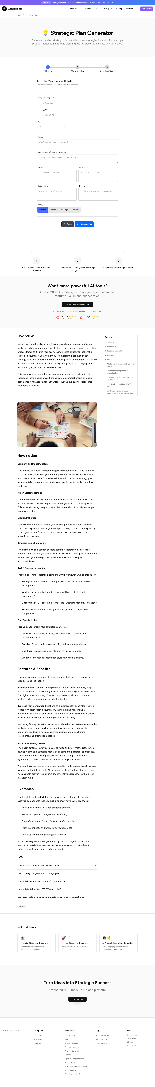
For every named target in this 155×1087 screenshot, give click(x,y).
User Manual (70, 1035)
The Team (38, 1039)
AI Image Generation (73, 1047)
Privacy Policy (101, 1043)
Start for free (146, 9)
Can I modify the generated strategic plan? (39, 873)
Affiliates (129, 9)
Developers (107, 9)
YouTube (133, 1042)
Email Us (37, 1043)
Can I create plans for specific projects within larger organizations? (50, 897)
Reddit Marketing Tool (73, 1074)
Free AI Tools (70, 1062)
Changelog (69, 1055)
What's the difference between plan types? (38, 865)
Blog (97, 9)
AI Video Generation (73, 1051)
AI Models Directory (72, 1043)
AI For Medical (70, 1070)
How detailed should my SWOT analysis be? (39, 889)
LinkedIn (133, 1035)
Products (74, 9)
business (22, 906)
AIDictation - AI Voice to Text (76, 1066)
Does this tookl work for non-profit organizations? (42, 881)
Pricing (119, 9)
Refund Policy (101, 1039)
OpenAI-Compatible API (74, 1059)
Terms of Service (102, 1035)
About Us (37, 1035)
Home (19, 15)
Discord (133, 1045)
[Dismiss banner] (112, 2)
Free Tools (29, 15)
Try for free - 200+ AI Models (77, 304)
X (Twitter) (134, 1038)
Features (87, 9)
